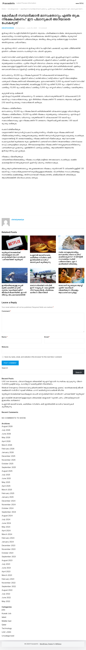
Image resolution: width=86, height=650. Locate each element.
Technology (7, 628)
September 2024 (9, 512)
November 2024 (9, 504)
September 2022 (9, 586)
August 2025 (7, 471)
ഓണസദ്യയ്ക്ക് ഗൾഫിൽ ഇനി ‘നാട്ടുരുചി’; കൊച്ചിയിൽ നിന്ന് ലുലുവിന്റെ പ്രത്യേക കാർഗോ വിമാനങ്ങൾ (42, 289)
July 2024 (6, 519)
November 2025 (8, 460)
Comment (6, 311)
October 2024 (8, 508)
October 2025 (7, 463)
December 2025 (8, 456)
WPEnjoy (58, 644)
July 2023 (6, 564)
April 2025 (6, 486)
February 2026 (8, 449)
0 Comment (43, 28)
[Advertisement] (43, 197)
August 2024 (7, 516)
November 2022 (8, 583)
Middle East (6, 621)
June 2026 (6, 434)
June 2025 (6, 478)
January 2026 (8, 452)
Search (5, 368)
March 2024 (7, 534)
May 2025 (6, 482)
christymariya (20, 28)
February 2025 (8, 493)
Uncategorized (13, 9)
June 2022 (6, 597)
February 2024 (8, 538)
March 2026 (7, 445)
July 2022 (6, 594)
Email (47, 337)
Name (5, 337)
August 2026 (7, 426)
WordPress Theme (46, 644)
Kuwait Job (6, 613)
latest (4, 617)
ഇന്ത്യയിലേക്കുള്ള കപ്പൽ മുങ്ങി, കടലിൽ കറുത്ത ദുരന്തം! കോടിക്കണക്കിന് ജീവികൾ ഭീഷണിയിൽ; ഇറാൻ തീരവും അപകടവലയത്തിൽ (14, 290)
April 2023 (6, 571)
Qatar (4, 625)
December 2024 (8, 501)
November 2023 (8, 549)
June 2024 (6, 523)
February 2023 (8, 579)
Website (5, 347)
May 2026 (6, 437)
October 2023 (7, 553)
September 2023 (9, 556)
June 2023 (6, 568)
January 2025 (8, 497)
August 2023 (7, 560)
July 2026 (6, 430)
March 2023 (7, 575)
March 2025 (7, 489)
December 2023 (8, 545)
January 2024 (8, 542)
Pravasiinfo (9, 3)
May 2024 (6, 527)
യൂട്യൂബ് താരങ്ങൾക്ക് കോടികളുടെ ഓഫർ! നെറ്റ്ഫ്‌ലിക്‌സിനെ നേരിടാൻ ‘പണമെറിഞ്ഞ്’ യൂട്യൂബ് (13, 256)
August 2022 (7, 590)
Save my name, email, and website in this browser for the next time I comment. (33, 357)
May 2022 (6, 601)
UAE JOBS (6, 632)
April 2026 (6, 441)
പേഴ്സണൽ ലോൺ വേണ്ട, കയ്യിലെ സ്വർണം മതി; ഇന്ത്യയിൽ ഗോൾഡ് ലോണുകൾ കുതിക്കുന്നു (40, 258)
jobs (3, 610)
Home (4, 9)
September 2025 (9, 467)
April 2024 (6, 530)
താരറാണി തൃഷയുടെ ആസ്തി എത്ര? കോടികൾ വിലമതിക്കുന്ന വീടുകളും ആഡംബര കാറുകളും (70, 289)
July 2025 (6, 475)
